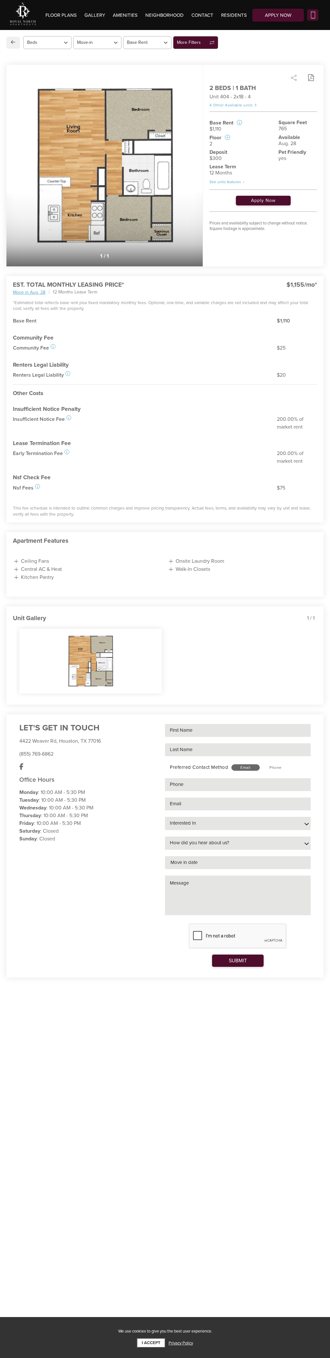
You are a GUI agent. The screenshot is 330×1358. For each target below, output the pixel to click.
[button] (53, 346)
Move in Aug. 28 (29, 292)
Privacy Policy (181, 1343)
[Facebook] (21, 767)
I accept (151, 1342)
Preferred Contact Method (199, 767)
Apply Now (263, 200)
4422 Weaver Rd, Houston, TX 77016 (60, 741)
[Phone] (312, 15)
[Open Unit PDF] (310, 77)
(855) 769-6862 (36, 754)
